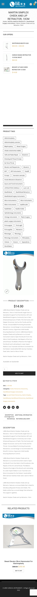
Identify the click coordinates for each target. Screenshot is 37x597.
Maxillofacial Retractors (18, 398)
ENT (5, 171)
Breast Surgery (21, 146)
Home (5, 21)
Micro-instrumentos (10, 200)
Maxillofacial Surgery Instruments (13, 392)
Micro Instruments (26, 200)
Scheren (6, 242)
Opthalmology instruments (12, 213)
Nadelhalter (8, 209)
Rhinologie (7, 234)
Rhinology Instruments (11, 238)
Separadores (25, 242)
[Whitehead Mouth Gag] (6, 45)
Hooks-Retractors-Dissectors (19, 389)
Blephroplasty (8, 146)
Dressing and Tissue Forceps (13, 159)
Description (9, 415)
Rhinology (18, 234)
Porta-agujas (8, 225)
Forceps (6, 175)
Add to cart (19, 373)
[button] (5, 125)
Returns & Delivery (23, 419)
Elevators (26, 167)
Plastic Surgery (25, 217)
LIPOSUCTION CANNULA (12, 188)
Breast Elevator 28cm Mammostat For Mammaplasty (19, 562)
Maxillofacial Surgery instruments (14, 196)
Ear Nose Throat (9, 163)
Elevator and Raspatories (12, 167)
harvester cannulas (19, 175)
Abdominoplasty (9, 138)
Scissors (15, 242)
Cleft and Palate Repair (11, 155)
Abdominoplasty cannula (12, 142)
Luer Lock (26, 188)
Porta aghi (19, 225)
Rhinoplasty (26, 238)
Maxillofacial (6, 398)
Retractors (19, 229)
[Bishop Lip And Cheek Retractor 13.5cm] (6, 69)
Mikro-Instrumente (10, 204)
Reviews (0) (11, 419)
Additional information (23, 415)
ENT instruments (16, 171)
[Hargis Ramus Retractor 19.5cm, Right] (6, 57)
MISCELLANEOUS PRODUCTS (16, 21)
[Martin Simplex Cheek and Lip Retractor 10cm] (18, 273)
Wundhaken (8, 246)
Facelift (27, 171)
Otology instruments (10, 217)
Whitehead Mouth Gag (20, 43)
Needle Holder (19, 209)
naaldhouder (24, 204)
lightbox (7, 291)
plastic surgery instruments (12, 221)
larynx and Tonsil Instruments (13, 184)
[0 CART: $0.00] (35, 5)
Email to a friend (11, 381)
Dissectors (25, 155)
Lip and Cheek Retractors (14, 395)
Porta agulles (8, 229)
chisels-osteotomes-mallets (12, 151)
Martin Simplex (26, 395)
